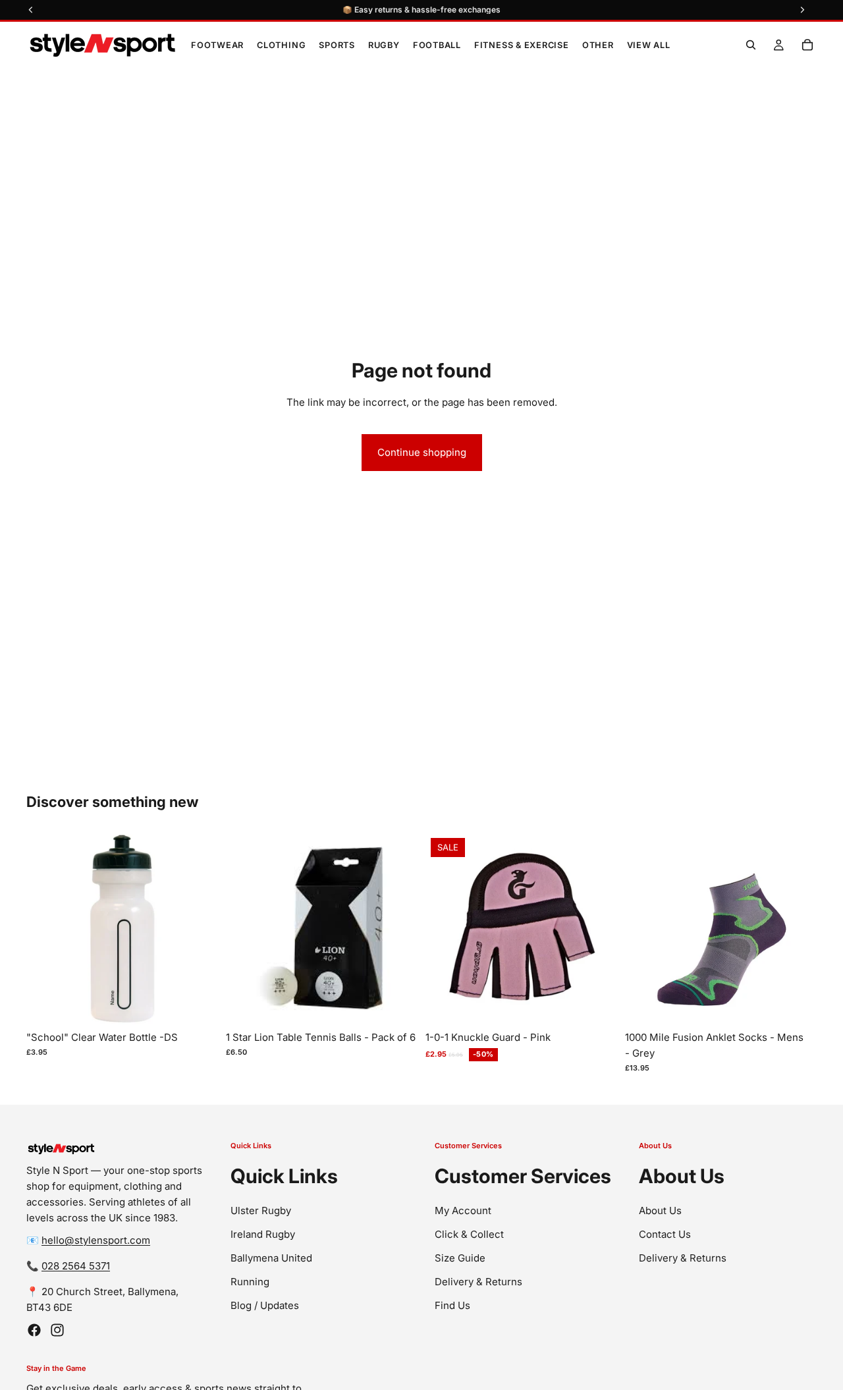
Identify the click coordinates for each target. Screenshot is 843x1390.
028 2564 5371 (75, 1266)
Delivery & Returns (478, 1281)
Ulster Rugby (261, 1210)
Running (250, 1281)
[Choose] (597, 1004)
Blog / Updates (265, 1304)
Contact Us (665, 1233)
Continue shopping (421, 452)
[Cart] (807, 44)
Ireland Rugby (263, 1233)
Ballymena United (271, 1257)
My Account (463, 1210)
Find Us (452, 1304)
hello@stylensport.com (95, 1240)
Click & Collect (469, 1233)
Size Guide (460, 1257)
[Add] (197, 1004)
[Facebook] (34, 1330)
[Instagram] (57, 1330)
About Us (660, 1210)
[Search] (750, 44)
